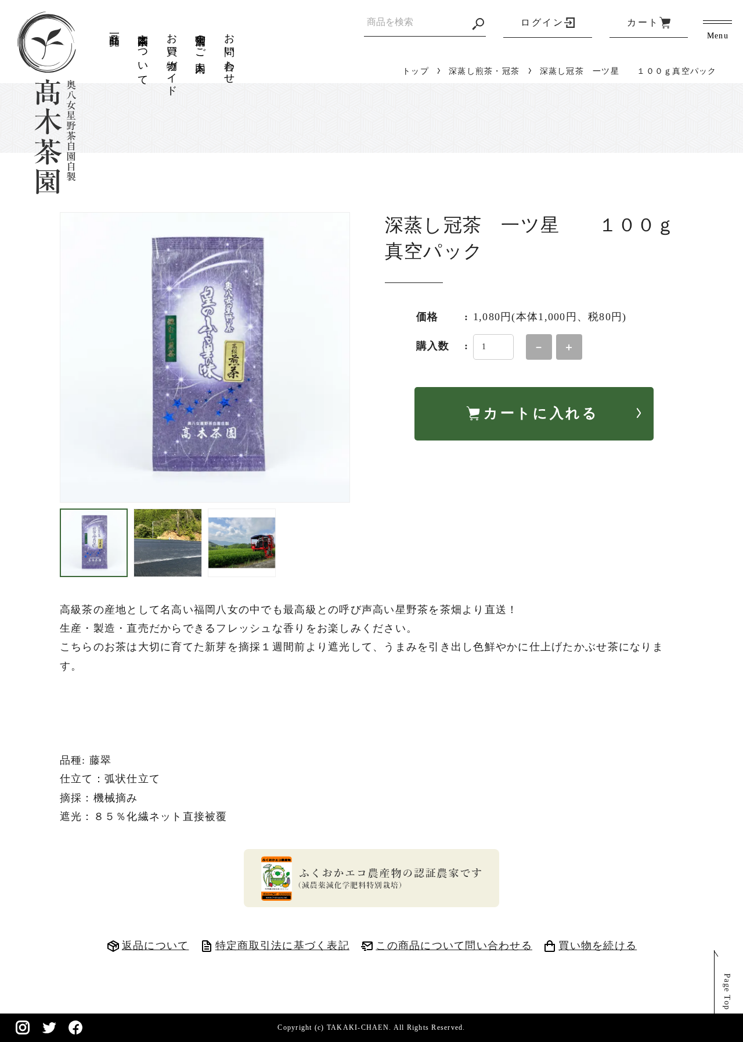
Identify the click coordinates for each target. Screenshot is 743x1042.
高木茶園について (143, 53)
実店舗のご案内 (200, 41)
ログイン (542, 22)
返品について (155, 945)
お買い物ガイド (172, 58)
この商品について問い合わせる (454, 945)
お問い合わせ (229, 53)
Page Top (727, 991)
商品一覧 (114, 27)
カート (643, 22)
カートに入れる (541, 413)
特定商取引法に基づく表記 (282, 945)
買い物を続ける (597, 945)
